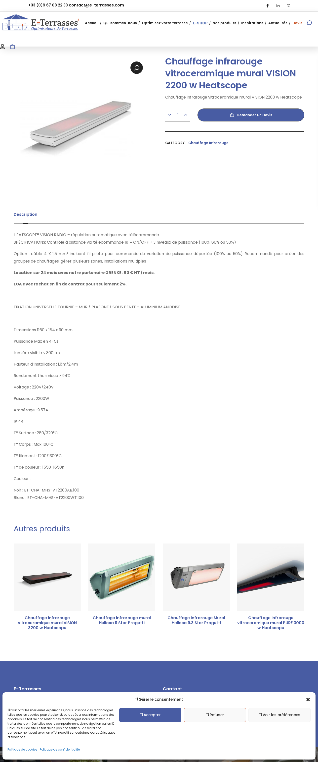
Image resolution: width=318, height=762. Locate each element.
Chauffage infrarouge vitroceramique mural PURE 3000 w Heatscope (270, 622)
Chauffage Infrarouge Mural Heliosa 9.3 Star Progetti (196, 620)
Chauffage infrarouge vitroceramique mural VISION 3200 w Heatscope (47, 622)
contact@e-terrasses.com (96, 5)
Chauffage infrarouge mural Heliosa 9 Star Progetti (122, 620)
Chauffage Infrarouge (208, 142)
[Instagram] (288, 5)
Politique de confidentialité (60, 749)
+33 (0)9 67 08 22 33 (48, 5)
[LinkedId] (278, 5)
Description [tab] (25, 214)
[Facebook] (267, 5)
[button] (308, 699)
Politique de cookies (22, 749)
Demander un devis (254, 114)
